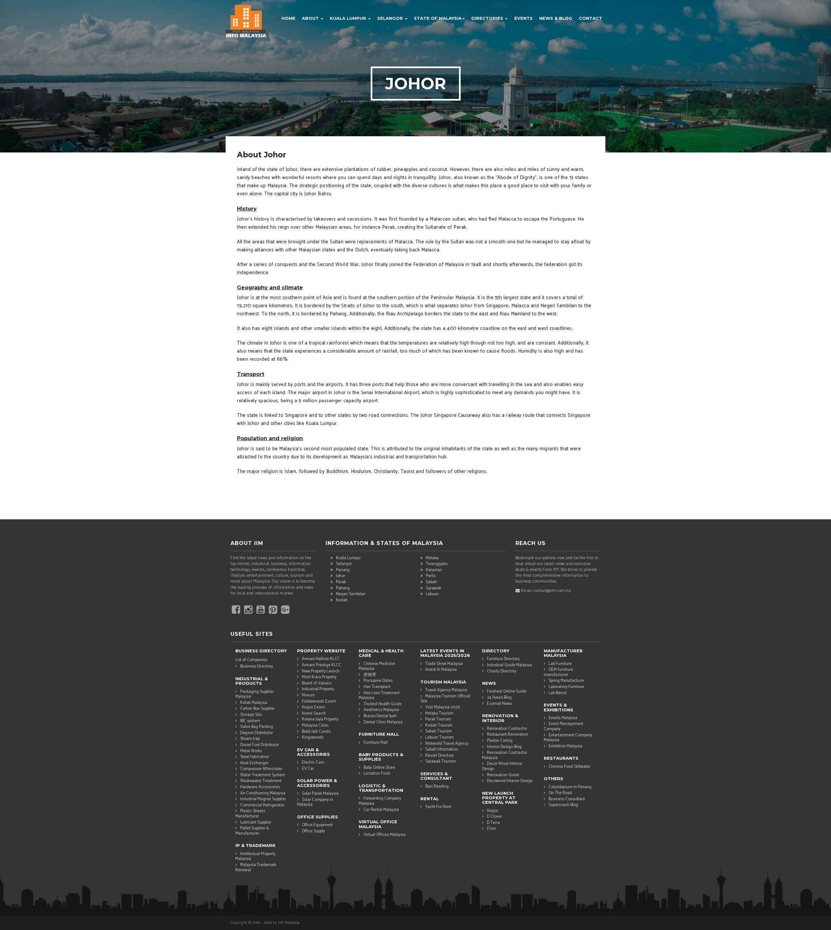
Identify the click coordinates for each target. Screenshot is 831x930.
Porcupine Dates (378, 680)
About (311, 18)
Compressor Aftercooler (261, 769)
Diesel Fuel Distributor (259, 745)
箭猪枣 (370, 675)
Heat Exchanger (254, 763)
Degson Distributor (256, 733)
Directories (487, 18)
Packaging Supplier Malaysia (254, 694)
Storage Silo (251, 715)
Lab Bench (558, 693)
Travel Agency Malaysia (446, 690)
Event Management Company (563, 726)
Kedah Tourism (439, 725)
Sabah (431, 582)
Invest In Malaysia (441, 669)
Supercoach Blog (563, 805)
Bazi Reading (437, 786)
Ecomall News (499, 704)
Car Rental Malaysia (381, 810)
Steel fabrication (254, 757)
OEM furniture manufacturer (558, 672)
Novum (308, 695)
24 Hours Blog (499, 697)
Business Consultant (567, 799)
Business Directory (256, 666)
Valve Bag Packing (256, 727)
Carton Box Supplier (257, 708)
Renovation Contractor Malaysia (504, 755)
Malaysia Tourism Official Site (445, 699)
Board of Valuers (316, 683)
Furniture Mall (376, 742)
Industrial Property (318, 689)
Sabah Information (441, 749)
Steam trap (250, 739)
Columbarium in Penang (570, 787)
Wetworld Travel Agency (446, 743)
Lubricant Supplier (255, 822)
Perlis (431, 576)
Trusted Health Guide (383, 704)
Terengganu (437, 564)
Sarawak (433, 588)
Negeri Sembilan (351, 594)
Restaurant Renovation (507, 734)
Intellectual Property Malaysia (255, 856)
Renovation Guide (503, 775)
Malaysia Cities (315, 725)
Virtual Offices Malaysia (384, 835)
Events (523, 18)
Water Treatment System (262, 775)
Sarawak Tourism (440, 761)
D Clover (494, 816)
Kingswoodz (313, 737)
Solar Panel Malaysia (320, 793)
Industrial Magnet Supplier (263, 799)
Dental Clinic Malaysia (383, 722)
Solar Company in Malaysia (315, 802)
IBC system (250, 721)
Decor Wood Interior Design (502, 766)
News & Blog (555, 18)
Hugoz (492, 811)
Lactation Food (377, 773)
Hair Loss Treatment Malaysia (379, 695)
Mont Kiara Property (319, 677)
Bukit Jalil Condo (316, 731)
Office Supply (313, 831)
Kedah (342, 600)
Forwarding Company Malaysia (380, 801)
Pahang (343, 588)
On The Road (560, 793)
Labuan (432, 594)
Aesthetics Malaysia (381, 710)
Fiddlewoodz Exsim (319, 701)
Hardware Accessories (260, 787)
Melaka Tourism (439, 713)
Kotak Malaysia (253, 703)
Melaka (432, 558)
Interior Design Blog (504, 747)
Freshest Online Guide (507, 691)
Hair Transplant (377, 687)
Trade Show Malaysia (444, 664)
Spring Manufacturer (566, 680)
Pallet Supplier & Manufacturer (252, 831)
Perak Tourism (438, 719)
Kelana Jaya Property (320, 719)
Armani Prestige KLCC (321, 665)
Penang (343, 570)
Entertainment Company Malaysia (568, 737)
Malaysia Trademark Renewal (255, 867)
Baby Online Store (379, 767)
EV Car (308, 768)
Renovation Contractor (507, 728)
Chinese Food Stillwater (569, 766)
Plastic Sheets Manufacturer (250, 813)
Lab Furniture (560, 664)
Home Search (314, 713)
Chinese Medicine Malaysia (377, 666)
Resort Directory (439, 755)
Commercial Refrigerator (262, 805)
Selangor (390, 18)
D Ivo (491, 828)
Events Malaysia (563, 718)
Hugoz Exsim (313, 707)
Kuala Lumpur (348, 18)
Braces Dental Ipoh (380, 716)
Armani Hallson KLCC (321, 659)
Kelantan (434, 570)
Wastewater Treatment (260, 781)
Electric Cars (313, 762)
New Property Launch (321, 671)
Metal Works (251, 751)
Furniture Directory (503, 659)
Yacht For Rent (438, 807)
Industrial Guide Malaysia (509, 665)
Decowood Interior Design (510, 781)
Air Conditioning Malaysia (262, 793)
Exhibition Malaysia (565, 746)
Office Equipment (317, 825)
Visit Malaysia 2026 (442, 707)
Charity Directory (501, 671)
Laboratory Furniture (566, 687)
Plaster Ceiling (500, 740)
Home (288, 18)
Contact (590, 18)
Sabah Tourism (438, 731)
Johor (340, 576)
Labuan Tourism (439, 737)
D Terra (493, 823)
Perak (341, 582)
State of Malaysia (438, 18)
